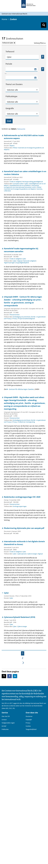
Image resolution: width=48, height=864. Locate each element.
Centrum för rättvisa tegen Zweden (21, 389)
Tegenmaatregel (9, 263)
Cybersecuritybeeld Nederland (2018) (19, 617)
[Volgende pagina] (23, 663)
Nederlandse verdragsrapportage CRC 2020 (22, 497)
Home (4, 19)
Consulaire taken (18, 184)
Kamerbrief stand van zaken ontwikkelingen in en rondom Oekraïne (25, 173)
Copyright (29, 720)
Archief (4, 726)
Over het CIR (6, 716)
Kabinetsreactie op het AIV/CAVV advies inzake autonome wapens (24, 137)
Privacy (15, 319)
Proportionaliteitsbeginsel (26, 319)
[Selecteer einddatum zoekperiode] (35, 78)
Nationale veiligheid (29, 261)
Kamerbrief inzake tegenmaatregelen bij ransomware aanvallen (21, 250)
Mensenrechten (14, 315)
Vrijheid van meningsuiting (26, 422)
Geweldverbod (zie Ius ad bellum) (20, 185)
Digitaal (20, 261)
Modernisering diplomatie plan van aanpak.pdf (24, 528)
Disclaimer (29, 716)
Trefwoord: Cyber (7, 43)
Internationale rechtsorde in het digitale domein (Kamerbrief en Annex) (24, 543)
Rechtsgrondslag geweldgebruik (32, 182)
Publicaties (5, 729)
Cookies (28, 726)
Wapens (12, 146)
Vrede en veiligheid (15, 182)
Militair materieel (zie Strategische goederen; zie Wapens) (24, 148)
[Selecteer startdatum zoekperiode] (35, 69)
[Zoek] (43, 25)
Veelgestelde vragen (8, 723)
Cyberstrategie (32, 554)
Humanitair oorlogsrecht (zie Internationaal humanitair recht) (21, 186)
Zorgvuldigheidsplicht (22, 263)
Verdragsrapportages (20, 506)
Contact (4, 720)
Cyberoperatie (22, 554)
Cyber (26, 184)
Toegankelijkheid (31, 729)
